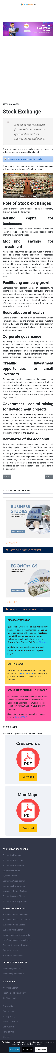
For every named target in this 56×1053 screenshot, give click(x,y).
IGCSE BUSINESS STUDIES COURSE (25, 550)
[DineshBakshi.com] (28, 4)
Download (28, 776)
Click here (43, 642)
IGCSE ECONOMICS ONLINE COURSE (26, 609)
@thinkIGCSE (21, 717)
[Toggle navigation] (4, 18)
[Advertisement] (28, 69)
